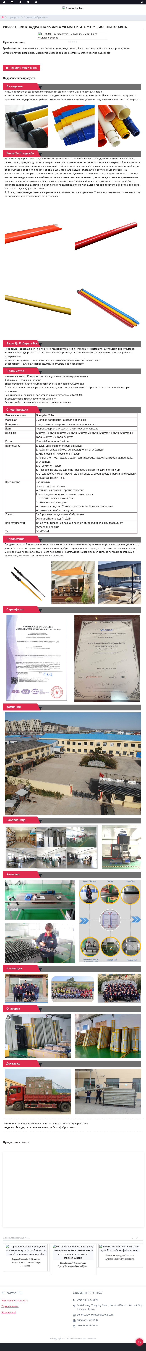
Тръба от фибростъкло (36, 17)
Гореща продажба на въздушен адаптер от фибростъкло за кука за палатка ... (26, 1262)
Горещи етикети (10, 1306)
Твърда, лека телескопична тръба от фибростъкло (45, 1127)
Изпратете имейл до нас (23, 67)
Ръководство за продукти (14, 1300)
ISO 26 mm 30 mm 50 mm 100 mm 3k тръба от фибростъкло (52, 1123)
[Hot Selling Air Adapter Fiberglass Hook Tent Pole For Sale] (26, 1250)
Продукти (14, 17)
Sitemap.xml (8, 1312)
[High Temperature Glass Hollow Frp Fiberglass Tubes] (119, 1248)
